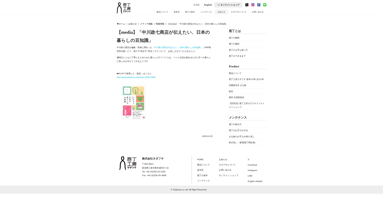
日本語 (196, 5)
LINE (250, 176)
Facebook (252, 165)
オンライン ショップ (228, 175)
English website (255, 181)
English (208, 5)
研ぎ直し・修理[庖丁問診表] (242, 142)
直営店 (177, 12)
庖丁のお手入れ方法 (238, 130)
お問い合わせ (258, 12)
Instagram (252, 170)
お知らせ (221, 12)
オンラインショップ (230, 5)
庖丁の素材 (234, 44)
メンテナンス (206, 12)
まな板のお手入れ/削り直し (242, 136)
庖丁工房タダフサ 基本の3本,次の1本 (246, 79)
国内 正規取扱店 (236, 97)
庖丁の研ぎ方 (235, 124)
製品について (162, 12)
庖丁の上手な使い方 (238, 50)
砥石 (231, 91)
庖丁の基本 (190, 12)
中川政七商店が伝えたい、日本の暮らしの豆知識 (177, 47)
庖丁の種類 (234, 38)
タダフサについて (238, 12)
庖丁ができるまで (237, 56)
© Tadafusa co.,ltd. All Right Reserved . (189, 189)
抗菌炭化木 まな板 (237, 85)
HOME (200, 159)
